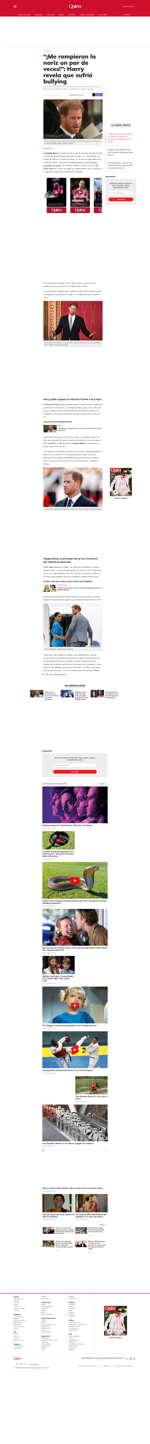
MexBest (17, 1314)
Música (43, 1312)
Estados (72, 1312)
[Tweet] (93, 94)
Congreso (72, 1308)
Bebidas (16, 1318)
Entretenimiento (46, 1306)
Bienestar (17, 1324)
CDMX (70, 1310)
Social (71, 1338)
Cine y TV (44, 1310)
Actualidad (18, 1346)
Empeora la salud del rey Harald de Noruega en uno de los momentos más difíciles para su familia (120, 138)
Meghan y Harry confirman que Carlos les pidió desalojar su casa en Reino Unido (81, 695)
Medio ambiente (74, 1336)
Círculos (51, 15)
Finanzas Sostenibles (76, 1344)
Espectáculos (24, 15)
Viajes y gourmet (87, 15)
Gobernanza (73, 1340)
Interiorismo (73, 1330)
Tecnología (45, 1346)
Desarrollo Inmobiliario (77, 1324)
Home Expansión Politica (49, 1340)
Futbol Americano (47, 1324)
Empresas (44, 1338)
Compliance (106, 1366)
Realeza (38, 15)
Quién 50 (127, 15)
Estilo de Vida (18, 1326)
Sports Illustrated (48, 1318)
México (71, 1306)
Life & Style (45, 1302)
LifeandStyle (73, 1298)
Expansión (45, 1336)
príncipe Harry (52, 153)
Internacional (46, 1344)
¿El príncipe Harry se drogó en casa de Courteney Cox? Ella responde (111, 695)
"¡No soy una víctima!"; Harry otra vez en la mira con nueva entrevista (79, 429)
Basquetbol (45, 1326)
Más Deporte (45, 1328)
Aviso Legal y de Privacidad (87, 1366)
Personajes (18, 1322)
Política (72, 1302)
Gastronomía (18, 1316)
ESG (42, 1350)
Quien (126, 1358)
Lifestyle (44, 1330)
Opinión (44, 1296)
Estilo (43, 1304)
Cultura (103, 15)
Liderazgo (17, 1348)
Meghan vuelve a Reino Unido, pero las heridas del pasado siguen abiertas (120, 152)
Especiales (45, 1298)
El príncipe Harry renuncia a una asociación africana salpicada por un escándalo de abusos (120, 165)
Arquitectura (73, 1328)
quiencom (132, 1358)
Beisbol (44, 1322)
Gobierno (72, 1304)
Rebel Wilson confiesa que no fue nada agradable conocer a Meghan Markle (80, 589)
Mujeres (17, 1344)
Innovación (73, 1346)
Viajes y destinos (19, 1320)
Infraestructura (75, 1326)
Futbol (43, 1320)
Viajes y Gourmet (19, 1308)
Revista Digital (128, 6)
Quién (16, 1297)
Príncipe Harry (61, 674)
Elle (15, 1332)
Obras (43, 1348)
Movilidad (72, 1342)
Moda (61, 15)
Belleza (71, 15)
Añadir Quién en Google (78, 95)
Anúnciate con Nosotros (124, 1366)
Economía (44, 1342)
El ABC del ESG (73, 1348)
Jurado (16, 1328)
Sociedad (72, 1316)
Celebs (16, 1338)
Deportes (44, 1308)
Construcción (74, 1322)
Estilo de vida (18, 1340)
